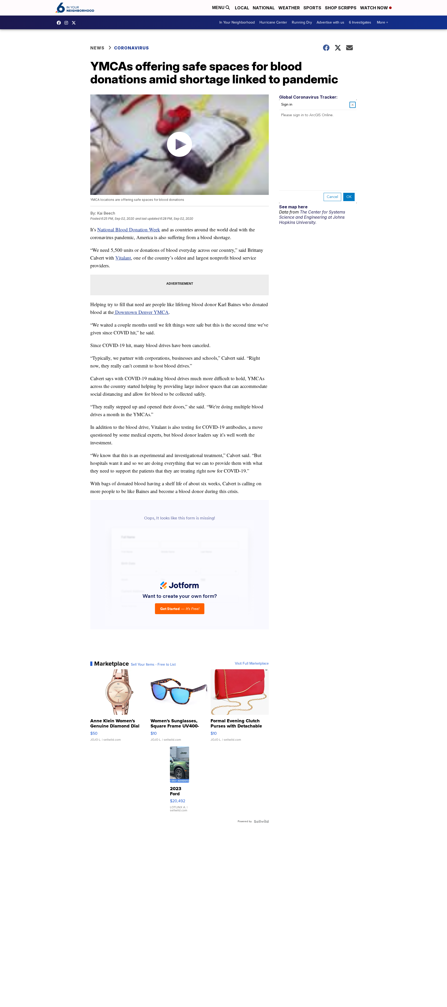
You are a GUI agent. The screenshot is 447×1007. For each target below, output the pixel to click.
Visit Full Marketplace (252, 663)
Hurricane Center (273, 22)
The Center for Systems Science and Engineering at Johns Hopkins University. (312, 217)
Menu (219, 7)
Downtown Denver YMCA (141, 312)
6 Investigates (360, 22)
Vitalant (123, 257)
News (97, 47)
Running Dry (302, 22)
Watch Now (374, 7)
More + (382, 22)
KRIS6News (60, 23)
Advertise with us (330, 22)
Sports (312, 7)
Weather (289, 7)
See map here (293, 206)
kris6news (67, 23)
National (264, 7)
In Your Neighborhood (237, 22)
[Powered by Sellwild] (261, 821)
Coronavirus (131, 47)
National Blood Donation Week (128, 229)
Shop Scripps (340, 7)
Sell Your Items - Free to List (153, 664)
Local (242, 7)
